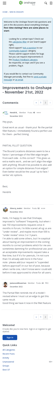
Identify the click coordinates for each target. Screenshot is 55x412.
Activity (6, 357)
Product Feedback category (25, 59)
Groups (6, 365)
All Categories (9, 349)
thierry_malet (16, 208)
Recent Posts (9, 353)
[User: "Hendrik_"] (5, 114)
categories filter (19, 41)
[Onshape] (27, 3)
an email (19, 79)
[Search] (45, 3)
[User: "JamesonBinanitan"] (5, 284)
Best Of (6, 369)
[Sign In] (50, 3)
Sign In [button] (10, 337)
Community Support (18, 50)
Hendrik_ (14, 112)
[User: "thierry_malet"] (5, 210)
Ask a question (29, 47)
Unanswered (27, 361)
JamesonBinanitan (18, 283)
